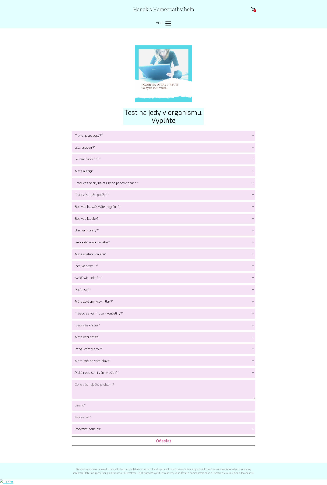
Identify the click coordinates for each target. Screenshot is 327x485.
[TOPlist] (6, 482)
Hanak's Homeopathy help (163, 9)
